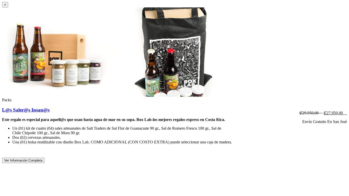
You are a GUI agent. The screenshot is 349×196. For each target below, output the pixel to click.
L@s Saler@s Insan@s (26, 110)
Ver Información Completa (23, 160)
